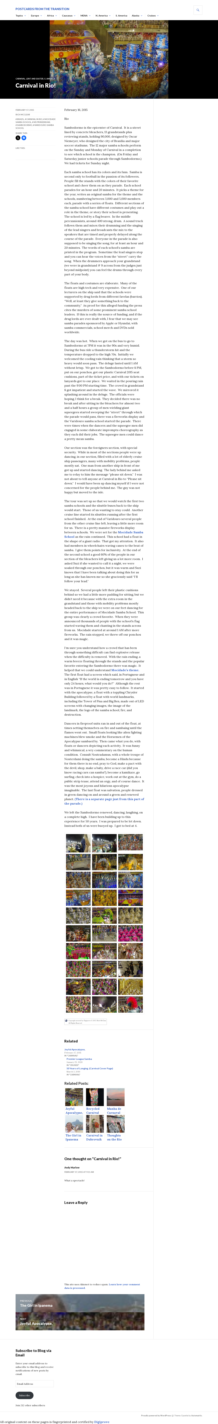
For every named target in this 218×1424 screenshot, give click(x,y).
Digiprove (101, 1422)
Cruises (151, 15)
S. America (121, 15)
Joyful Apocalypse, (74, 1049)
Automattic (196, 1415)
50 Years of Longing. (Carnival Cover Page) (90, 1068)
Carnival (20, 79)
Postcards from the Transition (42, 9)
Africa (50, 15)
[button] (78, 843)
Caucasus (67, 15)
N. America (102, 15)
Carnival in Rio (34, 119)
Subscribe (24, 1395)
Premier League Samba (79, 1058)
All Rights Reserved (75, 1023)
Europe (35, 15)
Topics (19, 15)
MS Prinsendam (42, 122)
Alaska (135, 15)
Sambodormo (24, 125)
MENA (84, 15)
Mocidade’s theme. (125, 670)
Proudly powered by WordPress (156, 1415)
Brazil (20, 119)
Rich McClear (23, 114)
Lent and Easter (34, 79)
